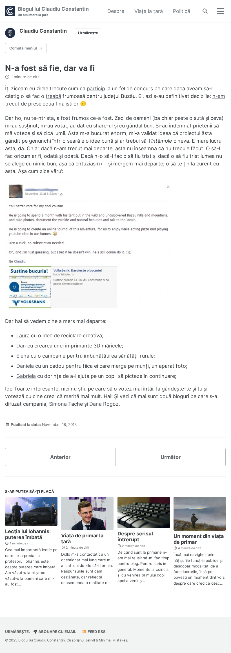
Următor (171, 457)
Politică (181, 11)
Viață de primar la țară (82, 538)
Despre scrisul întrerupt (135, 536)
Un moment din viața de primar (199, 539)
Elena (22, 356)
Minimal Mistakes (113, 640)
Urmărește (88, 33)
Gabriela (26, 376)
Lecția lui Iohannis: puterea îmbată (28, 534)
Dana (95, 404)
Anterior (60, 457)
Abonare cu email (56, 631)
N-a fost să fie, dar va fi (50, 68)
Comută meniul (23, 48)
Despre (115, 11)
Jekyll (90, 640)
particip (96, 88)
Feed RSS (96, 631)
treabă (53, 96)
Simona (58, 404)
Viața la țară (148, 11)
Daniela (25, 366)
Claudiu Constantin (43, 31)
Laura (23, 335)
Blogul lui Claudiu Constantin (53, 11)
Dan (21, 346)
